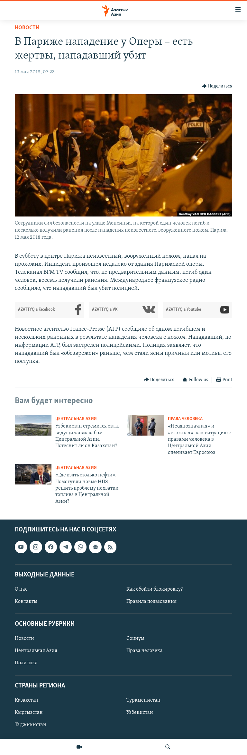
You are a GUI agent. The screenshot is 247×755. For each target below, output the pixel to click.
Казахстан (26, 700)
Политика (26, 663)
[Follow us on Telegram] (65, 547)
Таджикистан (30, 724)
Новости (27, 28)
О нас (21, 589)
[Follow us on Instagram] (36, 547)
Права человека (185, 419)
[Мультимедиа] (79, 747)
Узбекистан (139, 712)
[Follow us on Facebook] (51, 547)
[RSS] (110, 547)
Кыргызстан (29, 712)
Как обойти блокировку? (154, 589)
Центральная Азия (76, 419)
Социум (135, 638)
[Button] (217, 86)
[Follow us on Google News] (95, 547)
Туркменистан (143, 700)
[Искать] (168, 747)
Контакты (26, 601)
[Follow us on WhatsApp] (80, 547)
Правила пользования (151, 601)
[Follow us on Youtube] (21, 547)
